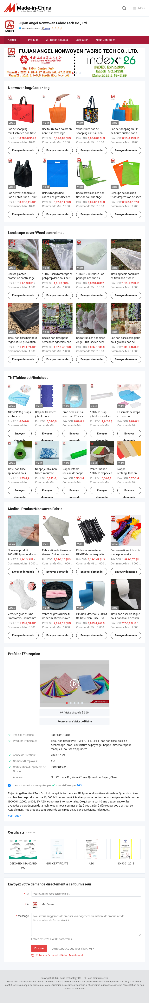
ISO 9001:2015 (125, 863)
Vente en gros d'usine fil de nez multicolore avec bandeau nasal (56, 618)
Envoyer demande (23, 150)
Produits (33, 40)
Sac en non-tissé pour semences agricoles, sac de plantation (56, 342)
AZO (91, 863)
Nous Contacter (105, 40)
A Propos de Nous (57, 40)
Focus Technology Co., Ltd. (73, 977)
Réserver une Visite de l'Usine (74, 721)
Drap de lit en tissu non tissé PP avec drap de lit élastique (74, 416)
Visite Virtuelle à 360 (76, 712)
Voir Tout (13, 815)
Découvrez (81, 40)
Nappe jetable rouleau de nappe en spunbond (72, 473)
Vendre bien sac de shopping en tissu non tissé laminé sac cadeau (90, 133)
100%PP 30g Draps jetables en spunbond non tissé (19, 416)
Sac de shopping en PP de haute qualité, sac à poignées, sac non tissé (124, 133)
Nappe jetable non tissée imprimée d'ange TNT (46, 473)
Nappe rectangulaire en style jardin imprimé (129, 473)
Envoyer (39, 948)
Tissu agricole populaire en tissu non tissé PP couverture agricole (125, 278)
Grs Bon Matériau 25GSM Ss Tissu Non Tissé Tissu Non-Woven (91, 618)
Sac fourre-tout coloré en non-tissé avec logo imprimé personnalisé (57, 133)
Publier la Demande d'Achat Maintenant (57, 955)
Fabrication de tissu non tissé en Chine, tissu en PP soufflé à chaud (56, 554)
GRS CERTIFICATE (57, 863)
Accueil (12, 40)
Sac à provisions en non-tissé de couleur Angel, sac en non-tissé (90, 197)
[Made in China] (28, 7)
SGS (79, 785)
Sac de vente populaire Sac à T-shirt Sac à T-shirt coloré (22, 197)
